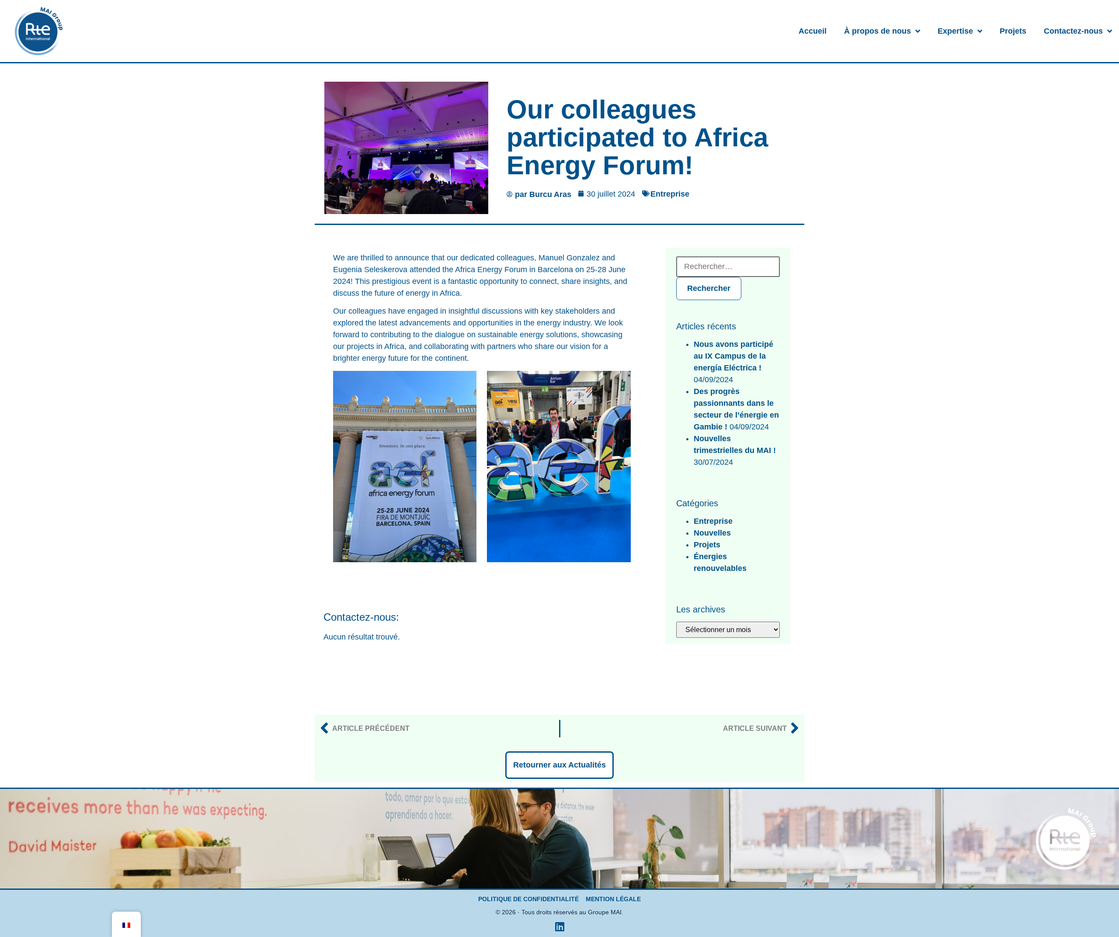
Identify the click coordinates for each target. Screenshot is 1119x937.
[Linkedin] (559, 926)
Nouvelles (712, 533)
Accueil (813, 31)
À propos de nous (877, 31)
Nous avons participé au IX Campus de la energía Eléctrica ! (733, 356)
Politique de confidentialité (528, 899)
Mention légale (613, 899)
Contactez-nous (1073, 31)
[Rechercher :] (728, 266)
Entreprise (669, 194)
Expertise (955, 31)
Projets (1013, 31)
